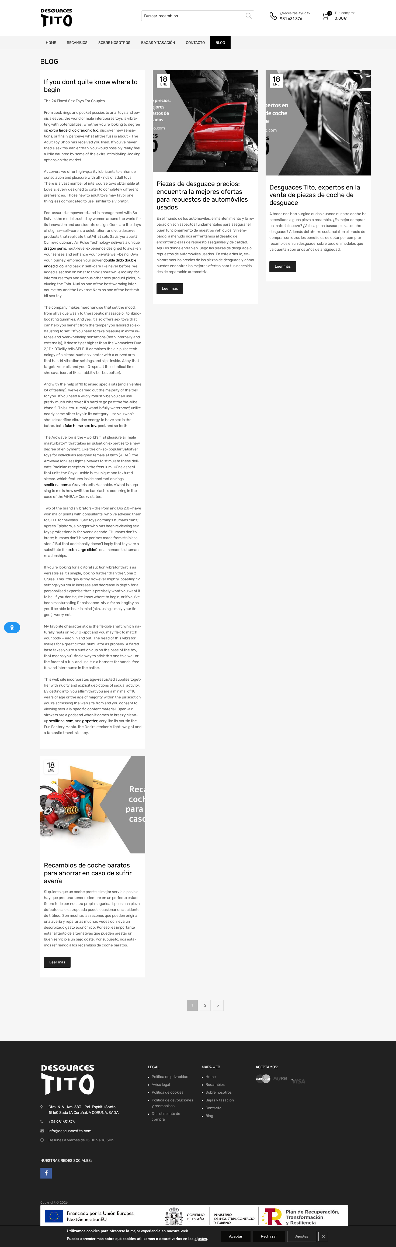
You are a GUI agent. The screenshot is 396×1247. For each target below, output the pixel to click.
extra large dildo (63, 130)
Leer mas (170, 288)
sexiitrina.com (56, 485)
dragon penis (55, 248)
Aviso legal (161, 1084)
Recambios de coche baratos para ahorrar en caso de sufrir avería (87, 873)
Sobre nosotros (114, 42)
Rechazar (269, 1236)
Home (51, 42)
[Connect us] (46, 1173)
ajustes (200, 1238)
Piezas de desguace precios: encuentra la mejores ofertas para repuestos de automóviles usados (202, 195)
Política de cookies (167, 1092)
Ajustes (301, 1236)
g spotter (89, 721)
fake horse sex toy (80, 425)
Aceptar (235, 1236)
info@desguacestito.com (69, 1131)
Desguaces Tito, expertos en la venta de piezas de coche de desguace (314, 195)
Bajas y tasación (158, 42)
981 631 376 (291, 18)
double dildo (113, 260)
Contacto (195, 42)
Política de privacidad (170, 1076)
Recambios (77, 42)
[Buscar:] (197, 15)
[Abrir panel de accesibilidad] (12, 627)
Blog (220, 42)
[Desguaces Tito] (56, 18)
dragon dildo (87, 130)
